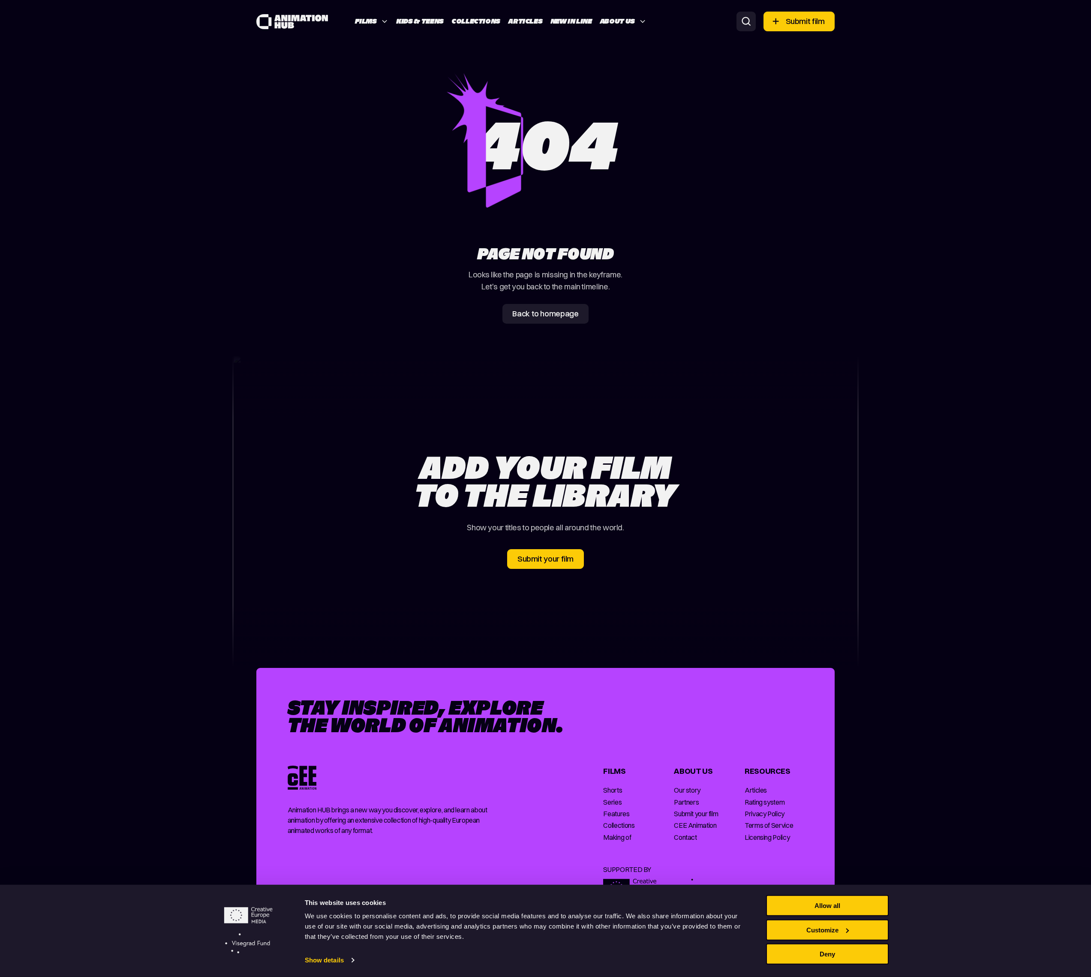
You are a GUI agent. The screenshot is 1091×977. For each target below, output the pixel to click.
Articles (525, 21)
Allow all (827, 905)
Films (365, 21)
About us (617, 21)
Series (612, 802)
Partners (686, 802)
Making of (617, 837)
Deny (827, 954)
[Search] (746, 21)
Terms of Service (769, 825)
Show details (324, 960)
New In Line (571, 21)
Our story (687, 790)
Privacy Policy (764, 813)
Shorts (612, 790)
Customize (822, 929)
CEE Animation (695, 825)
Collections (475, 21)
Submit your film (696, 813)
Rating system (764, 802)
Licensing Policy (767, 837)
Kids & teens (420, 21)
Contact (685, 837)
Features (616, 813)
